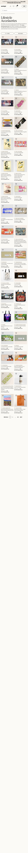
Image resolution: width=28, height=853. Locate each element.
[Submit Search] (2, 10)
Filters (8, 33)
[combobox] (14, 10)
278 (18, 417)
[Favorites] (13, 6)
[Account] (10, 6)
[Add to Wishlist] (3, 37)
